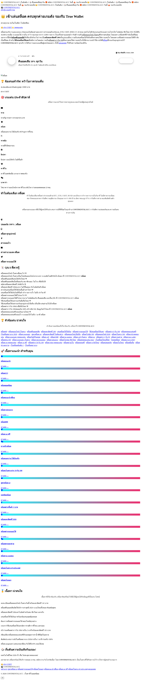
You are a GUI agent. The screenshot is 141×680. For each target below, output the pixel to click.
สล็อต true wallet (129, 337)
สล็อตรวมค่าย (116, 337)
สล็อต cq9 (45, 337)
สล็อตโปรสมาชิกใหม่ (67, 340)
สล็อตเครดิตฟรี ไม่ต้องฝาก (53, 334)
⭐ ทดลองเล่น (17, 27)
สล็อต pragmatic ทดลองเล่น (15, 337)
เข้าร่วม (12, 10)
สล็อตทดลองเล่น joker (85, 340)
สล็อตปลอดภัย (106, 343)
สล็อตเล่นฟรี (80, 343)
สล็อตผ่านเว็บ (69, 343)
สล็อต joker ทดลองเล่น (53, 343)
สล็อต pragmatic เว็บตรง (21, 340)
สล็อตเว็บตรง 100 (118, 334)
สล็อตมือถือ (129, 343)
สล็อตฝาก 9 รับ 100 (112, 332)
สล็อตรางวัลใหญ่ (92, 343)
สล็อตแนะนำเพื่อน (51, 669)
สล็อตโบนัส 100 (88, 334)
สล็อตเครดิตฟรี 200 (48, 332)
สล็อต (105, 40)
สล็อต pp (91, 337)
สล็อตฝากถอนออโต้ (80, 332)
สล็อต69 (4, 332)
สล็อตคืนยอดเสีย (33, 332)
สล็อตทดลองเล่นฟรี (128, 332)
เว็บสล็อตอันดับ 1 (17, 345)
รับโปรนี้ (127, 61)
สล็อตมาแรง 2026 (128, 340)
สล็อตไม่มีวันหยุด (33, 337)
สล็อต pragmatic (24, 334)
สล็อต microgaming (38, 340)
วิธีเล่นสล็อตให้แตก (96, 332)
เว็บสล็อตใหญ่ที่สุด (102, 340)
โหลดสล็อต (115, 340)
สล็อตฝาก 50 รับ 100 (36, 343)
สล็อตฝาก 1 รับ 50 (103, 337)
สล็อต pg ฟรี (63, 669)
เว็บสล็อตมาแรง (31, 345)
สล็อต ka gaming (66, 337)
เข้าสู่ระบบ (5, 10)
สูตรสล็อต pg (36, 334)
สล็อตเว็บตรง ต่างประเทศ (78, 669)
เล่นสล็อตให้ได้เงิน (64, 332)
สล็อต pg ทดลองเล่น (8, 343)
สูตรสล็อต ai (12, 669)
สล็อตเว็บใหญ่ (118, 343)
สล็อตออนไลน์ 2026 (102, 334)
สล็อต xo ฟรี (22, 343)
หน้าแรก (4, 669)
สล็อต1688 (54, 337)
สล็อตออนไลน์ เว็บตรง (17, 332)
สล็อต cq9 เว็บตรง (80, 337)
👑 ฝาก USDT (6, 27)
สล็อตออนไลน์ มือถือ (73, 334)
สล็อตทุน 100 (6, 340)
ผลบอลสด (62, 43)
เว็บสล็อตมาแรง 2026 (9, 334)
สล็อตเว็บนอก (38, 669)
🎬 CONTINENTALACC (10, 7)
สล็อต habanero (52, 340)
